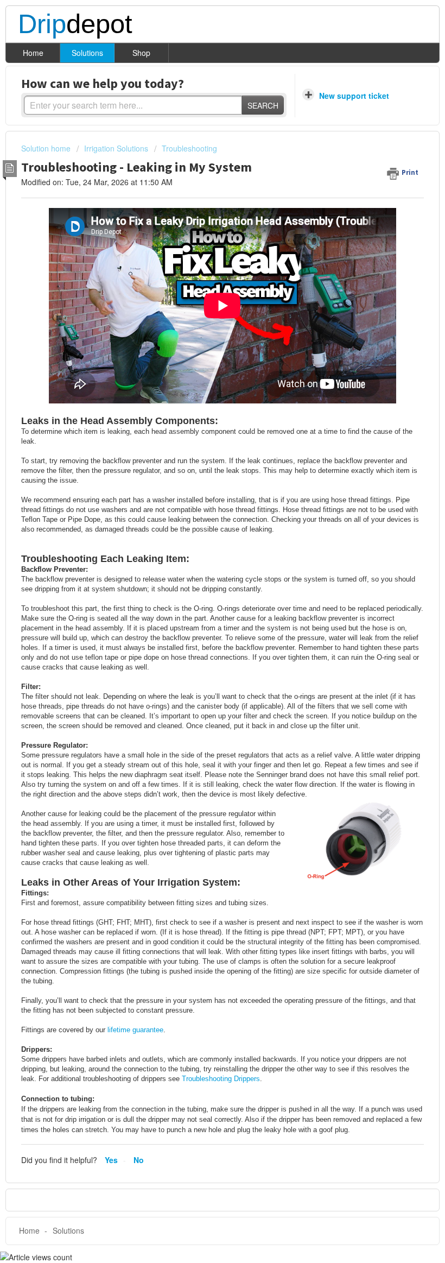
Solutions (87, 52)
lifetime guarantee (135, 1030)
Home (33, 52)
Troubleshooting (189, 148)
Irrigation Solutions (116, 148)
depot (75, 24)
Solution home (47, 148)
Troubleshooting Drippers (221, 1079)
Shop (141, 52)
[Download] (202, 638)
